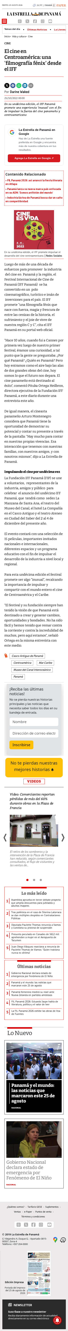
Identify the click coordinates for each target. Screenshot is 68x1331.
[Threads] (20, 21)
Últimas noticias (34, 966)
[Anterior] (5, 837)
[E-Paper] (59, 5)
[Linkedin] (24, 85)
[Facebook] (35, 21)
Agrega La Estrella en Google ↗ (34, 158)
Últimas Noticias (37, 29)
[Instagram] (43, 21)
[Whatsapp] (18, 85)
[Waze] (63, 1239)
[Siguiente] (62, 837)
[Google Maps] (55, 1239)
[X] (28, 21)
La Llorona (60, 29)
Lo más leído (34, 893)
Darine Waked (19, 92)
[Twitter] (6, 85)
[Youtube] (50, 21)
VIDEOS (34, 781)
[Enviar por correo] (30, 85)
